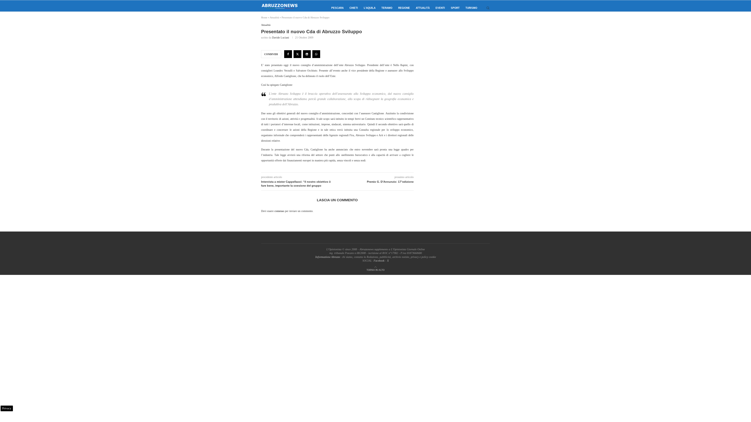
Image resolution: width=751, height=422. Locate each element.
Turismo (471, 7)
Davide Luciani (280, 37)
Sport (455, 7)
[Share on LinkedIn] (307, 54)
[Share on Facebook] (288, 54)
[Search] (488, 8)
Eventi (440, 7)
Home (264, 17)
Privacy (6, 408)
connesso (279, 211)
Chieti (353, 7)
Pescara (337, 7)
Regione (404, 7)
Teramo (386, 7)
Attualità (423, 7)
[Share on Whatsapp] (316, 54)
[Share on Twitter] (297, 54)
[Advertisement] (456, 62)
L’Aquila (370, 7)
